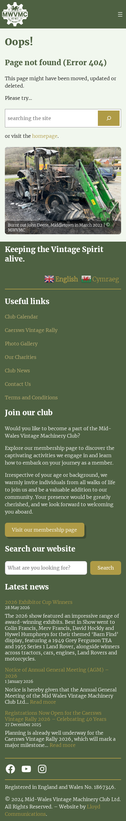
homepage (44, 136)
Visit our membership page (44, 530)
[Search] (109, 118)
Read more (43, 702)
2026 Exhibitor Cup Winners (38, 602)
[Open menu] (120, 14)
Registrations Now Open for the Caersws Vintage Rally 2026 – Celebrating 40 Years (55, 716)
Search (106, 568)
